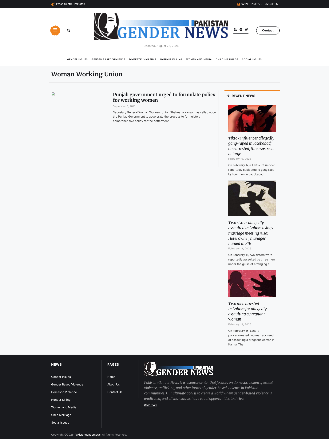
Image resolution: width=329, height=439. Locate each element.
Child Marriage (227, 59)
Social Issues (252, 59)
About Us (113, 384)
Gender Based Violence (108, 59)
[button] (68, 30)
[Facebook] (241, 29)
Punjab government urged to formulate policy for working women (164, 97)
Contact (268, 30)
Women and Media (199, 59)
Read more (150, 405)
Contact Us (114, 392)
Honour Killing (171, 59)
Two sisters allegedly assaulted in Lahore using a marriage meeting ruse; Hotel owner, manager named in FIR (251, 233)
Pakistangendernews (87, 434)
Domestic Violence (143, 59)
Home (111, 377)
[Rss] (235, 29)
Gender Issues (77, 59)
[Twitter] (246, 29)
